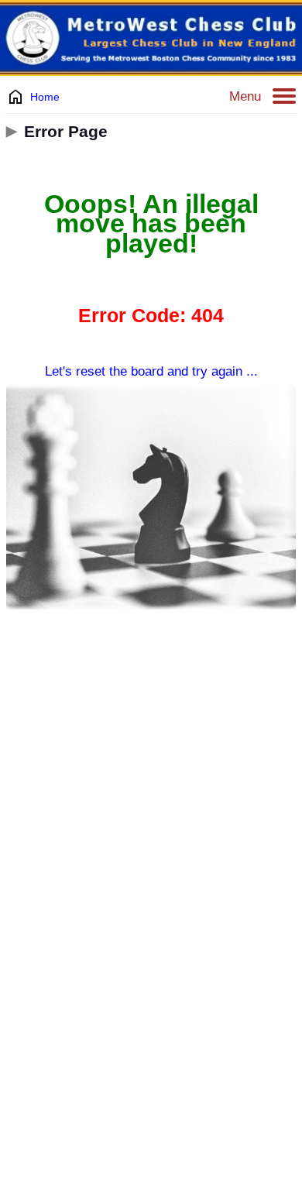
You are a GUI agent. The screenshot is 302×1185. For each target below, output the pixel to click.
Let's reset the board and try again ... (151, 371)
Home (45, 97)
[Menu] (284, 97)
